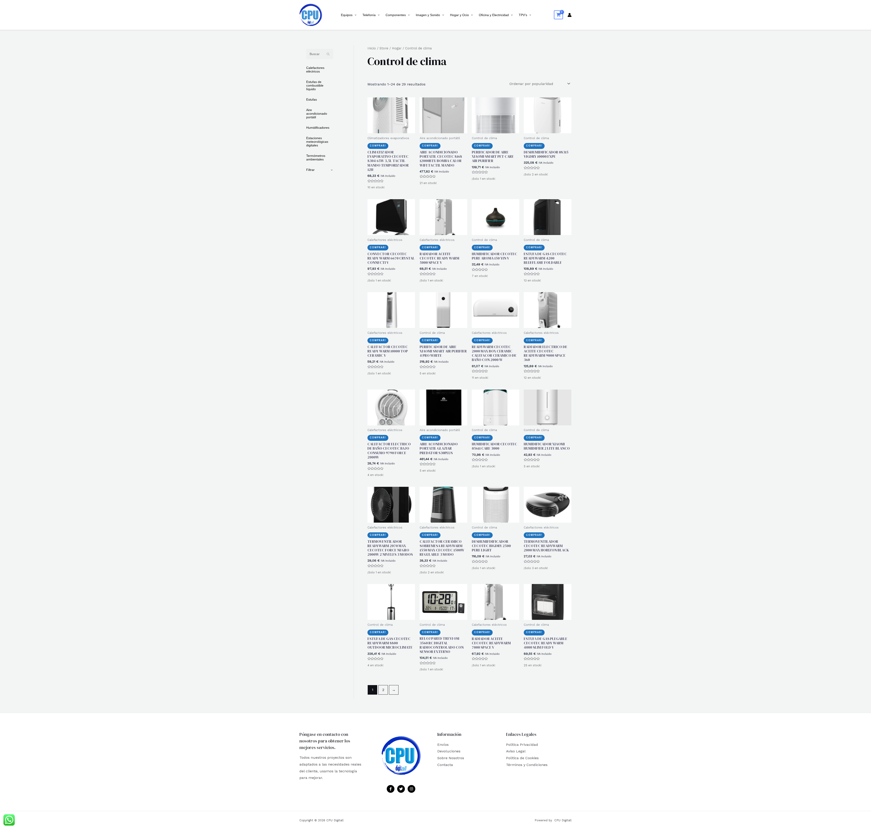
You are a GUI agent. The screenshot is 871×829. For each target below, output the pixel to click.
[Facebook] (390, 789)
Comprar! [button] (378, 145)
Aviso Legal (516, 751)
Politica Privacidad (522, 744)
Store (383, 48)
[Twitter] (401, 789)
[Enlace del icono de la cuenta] (570, 15)
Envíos (443, 744)
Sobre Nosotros (450, 758)
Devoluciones (448, 751)
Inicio (371, 48)
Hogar (396, 48)
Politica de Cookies (522, 758)
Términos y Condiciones (527, 765)
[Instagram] (411, 789)
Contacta (445, 765)
